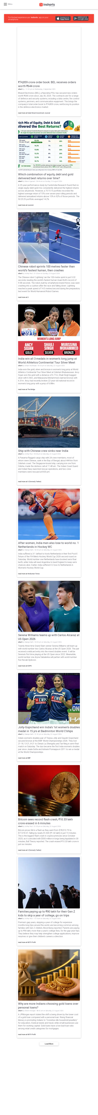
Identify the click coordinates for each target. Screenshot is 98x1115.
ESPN (30, 666)
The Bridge (31, 389)
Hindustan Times (34, 574)
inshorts (34, 17)
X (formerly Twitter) (34, 482)
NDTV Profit (32, 942)
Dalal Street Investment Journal (39, 113)
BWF (29, 758)
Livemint (31, 205)
